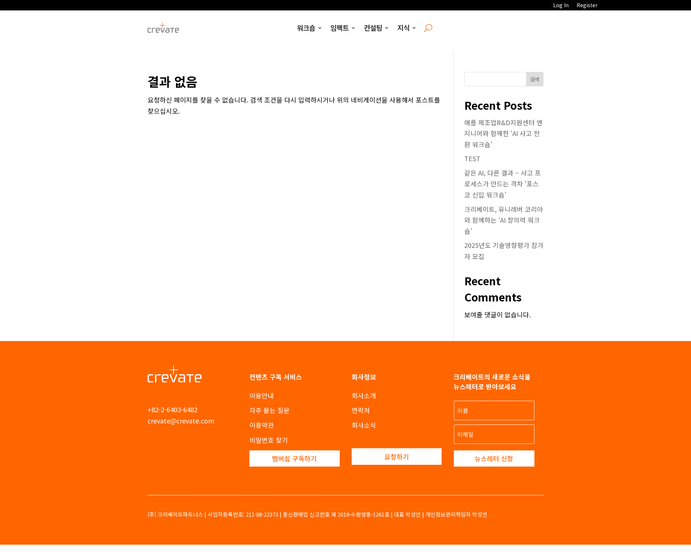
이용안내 (261, 395)
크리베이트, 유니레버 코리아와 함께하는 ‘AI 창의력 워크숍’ (503, 220)
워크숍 (306, 27)
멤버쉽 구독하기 (294, 458)
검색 (534, 79)
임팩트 (339, 27)
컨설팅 (373, 27)
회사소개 (364, 395)
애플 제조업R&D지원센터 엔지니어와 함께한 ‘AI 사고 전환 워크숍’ (503, 133)
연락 (358, 410)
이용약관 (261, 425)
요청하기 (396, 456)
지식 (403, 27)
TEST (472, 158)
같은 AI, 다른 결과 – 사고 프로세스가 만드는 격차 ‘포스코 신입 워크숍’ (502, 183)
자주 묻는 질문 (269, 410)
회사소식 (364, 425)
